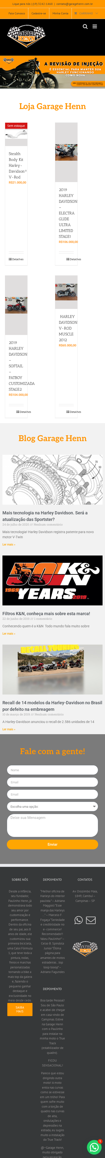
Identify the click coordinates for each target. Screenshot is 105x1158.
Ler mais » (8, 544)
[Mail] (91, 920)
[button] (52, 71)
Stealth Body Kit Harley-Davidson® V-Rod (18, 165)
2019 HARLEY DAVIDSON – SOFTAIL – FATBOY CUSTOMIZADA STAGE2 (22, 366)
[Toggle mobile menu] (95, 26)
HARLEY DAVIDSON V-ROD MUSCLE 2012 (68, 328)
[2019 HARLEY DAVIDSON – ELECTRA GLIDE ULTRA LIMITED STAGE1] (66, 152)
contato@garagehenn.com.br (74, 4)
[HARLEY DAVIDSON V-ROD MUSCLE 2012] (66, 292)
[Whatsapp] (78, 920)
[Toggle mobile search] (85, 26)
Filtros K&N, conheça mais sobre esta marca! (46, 613)
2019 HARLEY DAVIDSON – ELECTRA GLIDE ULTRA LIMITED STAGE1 (68, 213)
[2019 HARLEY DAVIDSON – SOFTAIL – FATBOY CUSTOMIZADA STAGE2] (16, 305)
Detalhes (17, 259)
